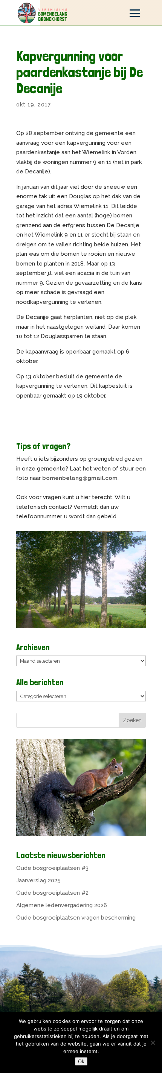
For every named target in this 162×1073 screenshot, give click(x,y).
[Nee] (152, 1042)
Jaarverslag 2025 (38, 880)
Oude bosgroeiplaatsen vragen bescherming (76, 917)
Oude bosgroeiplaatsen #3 (52, 868)
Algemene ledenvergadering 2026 (61, 905)
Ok (81, 1061)
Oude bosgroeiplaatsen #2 (52, 892)
